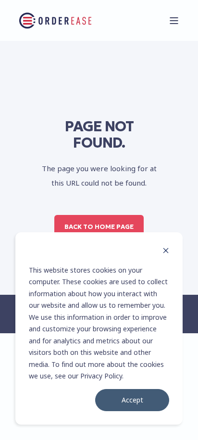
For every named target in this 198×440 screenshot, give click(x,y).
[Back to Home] (55, 20)
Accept (132, 399)
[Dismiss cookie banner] (165, 252)
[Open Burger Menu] (174, 21)
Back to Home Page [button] (99, 227)
